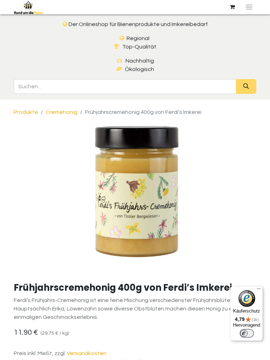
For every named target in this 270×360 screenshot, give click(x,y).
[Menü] (259, 290)
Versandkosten (87, 353)
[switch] (247, 333)
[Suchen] (246, 86)
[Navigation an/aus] (249, 7)
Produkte (26, 112)
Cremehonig (61, 112)
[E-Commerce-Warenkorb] (232, 7)
